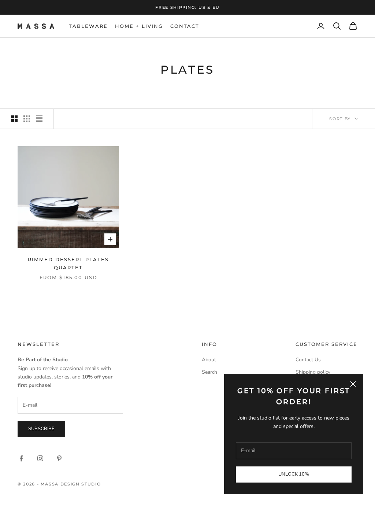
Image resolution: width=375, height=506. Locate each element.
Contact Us (308, 359)
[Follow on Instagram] (40, 458)
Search (209, 372)
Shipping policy (313, 372)
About (209, 359)
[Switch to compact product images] (39, 119)
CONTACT (185, 26)
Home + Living (139, 26)
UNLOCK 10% (293, 474)
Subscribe (41, 428)
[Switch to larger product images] (14, 119)
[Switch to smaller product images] (26, 119)
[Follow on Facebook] (21, 458)
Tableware (88, 26)
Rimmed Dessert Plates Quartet (68, 263)
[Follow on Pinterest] (59, 458)
